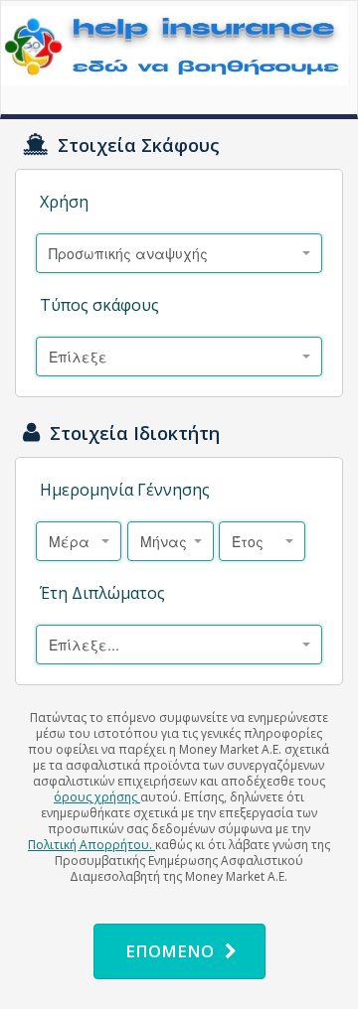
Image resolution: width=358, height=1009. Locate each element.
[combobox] (179, 253)
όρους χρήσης (97, 797)
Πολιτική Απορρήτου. (91, 844)
